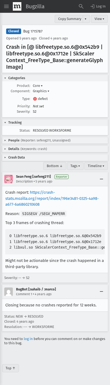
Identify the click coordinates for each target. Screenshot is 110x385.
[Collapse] (101, 179)
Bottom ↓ (55, 166)
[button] (98, 6)
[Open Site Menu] (6, 6)
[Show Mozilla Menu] (17, 6)
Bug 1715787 (32, 31)
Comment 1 (24, 294)
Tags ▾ (75, 166)
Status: (24, 130)
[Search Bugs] (81, 6)
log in (28, 339)
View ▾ (99, 19)
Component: (20, 91)
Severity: (23, 112)
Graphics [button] (41, 91)
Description (24, 181)
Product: (23, 86)
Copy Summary (69, 19)
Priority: (23, 106)
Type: (26, 99)
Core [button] (38, 86)
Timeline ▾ (96, 166)
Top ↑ (10, 368)
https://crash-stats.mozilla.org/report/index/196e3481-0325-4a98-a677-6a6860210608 (52, 198)
